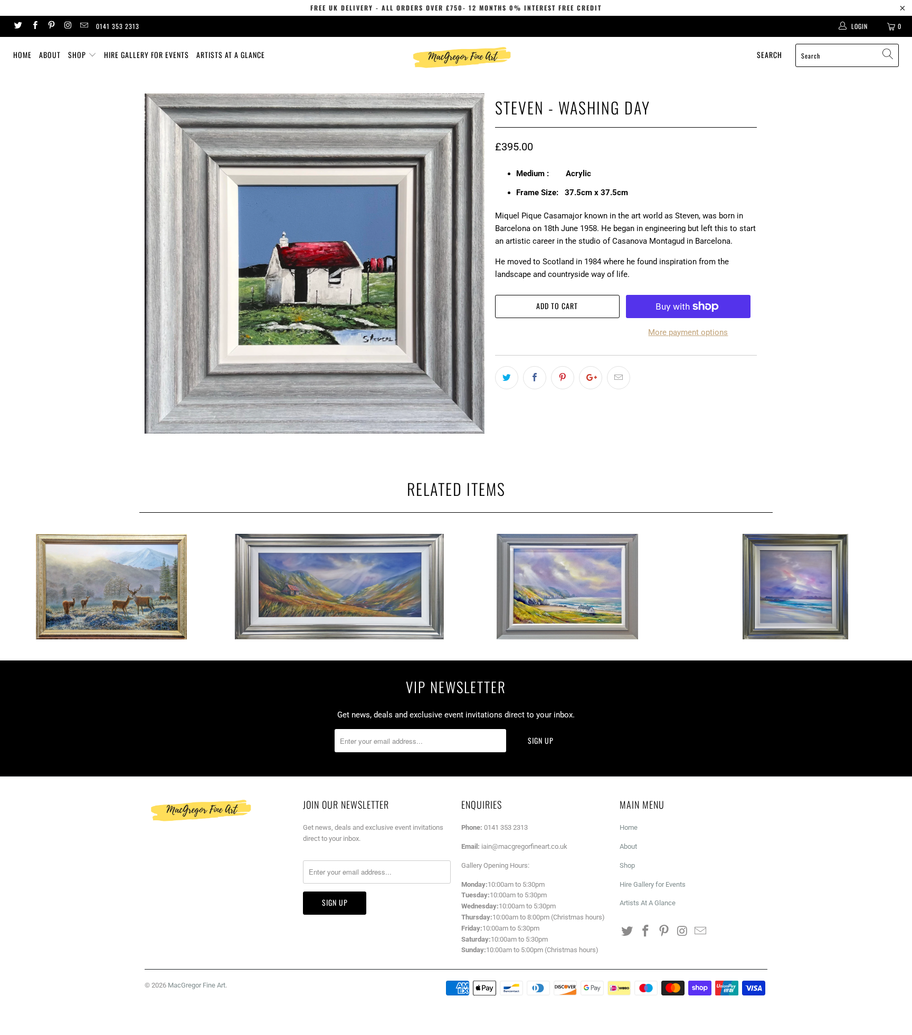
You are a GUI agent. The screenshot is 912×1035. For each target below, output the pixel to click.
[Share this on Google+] (590, 377)
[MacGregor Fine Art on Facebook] (34, 26)
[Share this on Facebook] (534, 377)
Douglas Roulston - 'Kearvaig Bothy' (567, 586)
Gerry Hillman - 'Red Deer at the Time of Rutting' (111, 586)
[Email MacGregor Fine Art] (83, 26)
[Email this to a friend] (618, 377)
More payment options (688, 332)
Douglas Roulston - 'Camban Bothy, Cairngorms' (339, 586)
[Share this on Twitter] (506, 377)
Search (769, 54)
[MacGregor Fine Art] (461, 57)
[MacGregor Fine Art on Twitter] (17, 26)
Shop (78, 54)
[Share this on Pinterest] (562, 377)
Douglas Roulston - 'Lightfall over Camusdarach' (795, 586)
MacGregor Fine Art (196, 985)
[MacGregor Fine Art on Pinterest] (50, 26)
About (50, 54)
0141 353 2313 (117, 26)
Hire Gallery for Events (146, 54)
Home (22, 54)
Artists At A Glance (230, 54)
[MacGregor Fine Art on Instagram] (67, 26)
